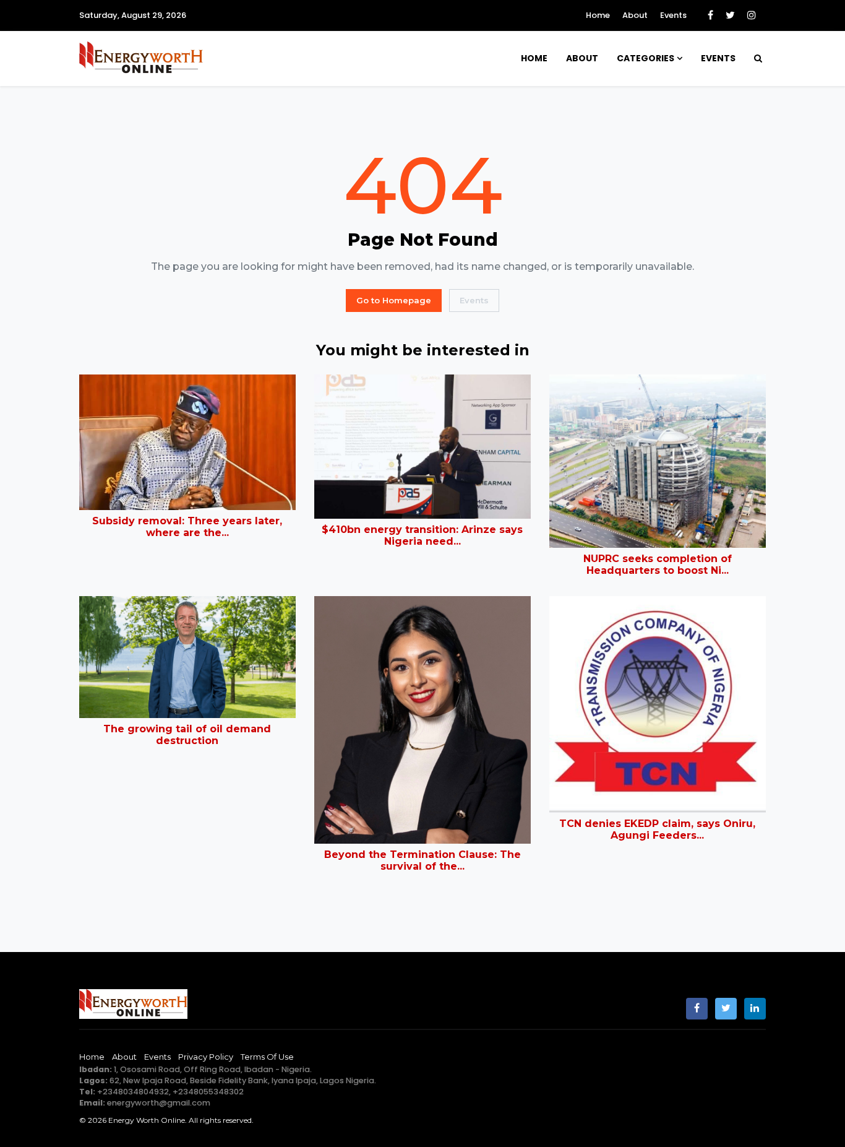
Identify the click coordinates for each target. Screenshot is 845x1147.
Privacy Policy (205, 1057)
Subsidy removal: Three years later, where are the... (187, 527)
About (635, 15)
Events (673, 15)
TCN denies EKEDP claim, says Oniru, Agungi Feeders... (657, 829)
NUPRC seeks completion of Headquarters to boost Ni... (657, 564)
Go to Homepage (393, 300)
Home (598, 15)
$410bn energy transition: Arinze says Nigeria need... (422, 535)
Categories (645, 58)
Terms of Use (267, 1057)
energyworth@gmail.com (158, 1102)
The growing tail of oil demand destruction (187, 735)
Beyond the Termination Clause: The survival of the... (422, 860)
